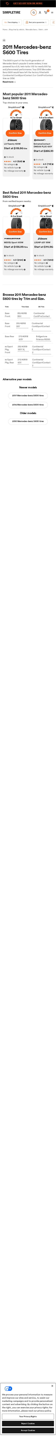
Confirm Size (15, 133)
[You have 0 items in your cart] (45, 12)
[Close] (52, 1386)
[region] (28, 1409)
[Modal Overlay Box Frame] (28, 3)
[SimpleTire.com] (13, 12)
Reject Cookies (28, 1423)
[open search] (34, 12)
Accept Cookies (28, 1430)
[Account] (40, 12)
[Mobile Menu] (52, 12)
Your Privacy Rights (28, 1416)
